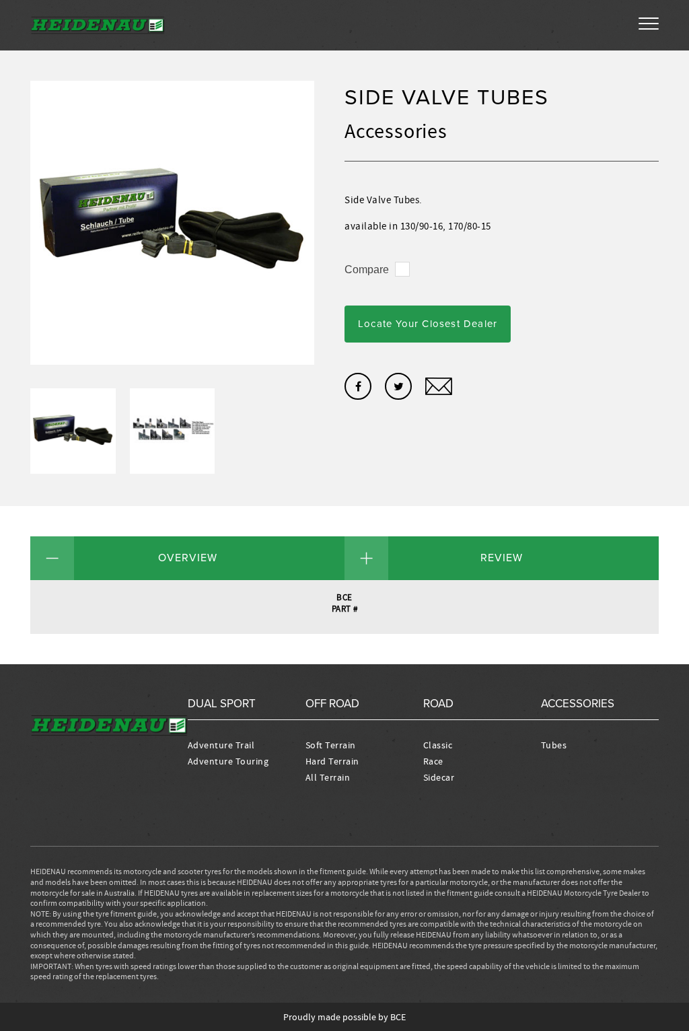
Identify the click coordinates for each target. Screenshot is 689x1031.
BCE (398, 1017)
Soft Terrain (330, 745)
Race (433, 761)
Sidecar (439, 777)
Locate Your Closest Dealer (427, 324)
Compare (366, 269)
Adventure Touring (228, 761)
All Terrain (328, 777)
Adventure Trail (221, 745)
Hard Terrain (332, 761)
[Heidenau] (97, 25)
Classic (438, 745)
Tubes (554, 745)
